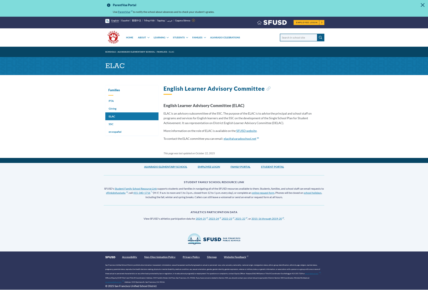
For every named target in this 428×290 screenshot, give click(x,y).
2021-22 (240, 218)
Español (125, 20)
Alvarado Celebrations (225, 37)
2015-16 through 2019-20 (266, 218)
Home (129, 37)
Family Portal (240, 166)
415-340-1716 (141, 192)
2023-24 (214, 218)
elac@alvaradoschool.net (240, 138)
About (142, 37)
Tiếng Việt (149, 20)
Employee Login (307, 22)
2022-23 (227, 218)
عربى (170, 20)
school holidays (313, 192)
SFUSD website (246, 131)
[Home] (272, 23)
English (115, 20)
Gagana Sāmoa (182, 20)
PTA (111, 100)
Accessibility (129, 256)
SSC (111, 124)
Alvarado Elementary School (136, 52)
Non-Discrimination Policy (160, 256)
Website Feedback (235, 256)
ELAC (112, 116)
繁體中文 (136, 20)
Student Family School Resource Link (136, 188)
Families (197, 37)
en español (115, 131)
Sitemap (212, 256)
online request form (263, 192)
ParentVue (124, 11)
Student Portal (272, 166)
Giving (112, 108)
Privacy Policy (191, 256)
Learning (159, 37)
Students (179, 37)
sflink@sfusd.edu (116, 192)
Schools (110, 52)
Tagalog (161, 20)
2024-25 (201, 218)
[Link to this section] (268, 89)
